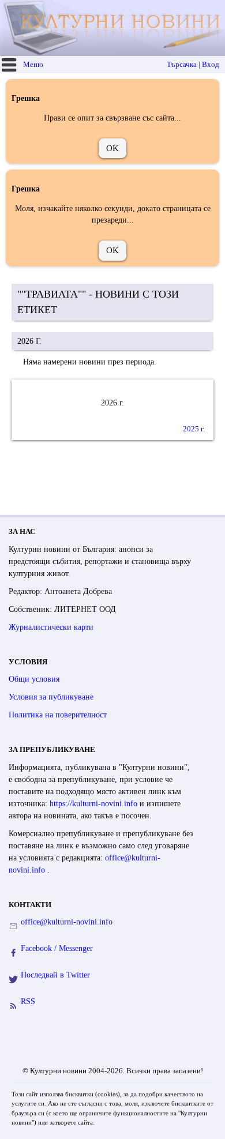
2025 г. (194, 428)
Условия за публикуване (51, 697)
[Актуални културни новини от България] (114, 28)
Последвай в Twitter (55, 975)
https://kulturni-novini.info (95, 803)
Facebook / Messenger (57, 948)
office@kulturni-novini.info (66, 922)
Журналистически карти (51, 627)
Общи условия (34, 679)
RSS (28, 1001)
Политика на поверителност (58, 715)
